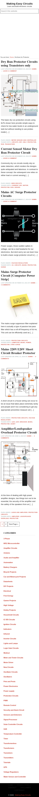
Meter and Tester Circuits (13, 658)
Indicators (7, 629)
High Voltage (9, 605)
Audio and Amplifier (19, 512)
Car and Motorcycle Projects (15, 577)
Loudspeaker (25, 516)
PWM (6, 700)
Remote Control (10, 705)
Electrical (7, 591)
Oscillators (8, 677)
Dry (20, 142)
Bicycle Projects (10, 572)
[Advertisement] (19, 35)
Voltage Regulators (19, 263)
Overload (5, 518)
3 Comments (5, 285)
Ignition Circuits (10, 624)
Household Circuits (11, 615)
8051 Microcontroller (12, 543)
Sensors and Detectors (13, 715)
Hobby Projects (10, 610)
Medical (7, 653)
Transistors (10, 144)
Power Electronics (11, 686)
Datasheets (8, 581)
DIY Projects (8, 586)
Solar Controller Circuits (13, 724)
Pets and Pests (9, 681)
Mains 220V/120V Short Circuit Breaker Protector (18, 351)
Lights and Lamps (11, 643)
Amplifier (15, 516)
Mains (24, 265)
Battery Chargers (10, 567)
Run (2, 144)
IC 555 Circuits (9, 619)
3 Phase (7, 539)
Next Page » (13, 525)
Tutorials (7, 762)
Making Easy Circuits (19, 3)
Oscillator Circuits (11, 672)
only (25, 142)
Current (15, 185)
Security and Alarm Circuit (14, 710)
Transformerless (10, 743)
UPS (5, 767)
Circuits (15, 142)
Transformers (9, 748)
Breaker (23, 422)
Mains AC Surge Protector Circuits (18, 194)
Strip (12, 344)
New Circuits (16, 183)
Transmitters (8, 758)
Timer (6, 739)
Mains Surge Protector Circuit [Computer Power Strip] (18, 275)
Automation (8, 562)
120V (13, 422)
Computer (16, 342)
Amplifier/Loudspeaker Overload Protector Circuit (19, 430)
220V (17, 422)
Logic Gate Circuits (11, 648)
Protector (31, 142)
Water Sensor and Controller (23, 140)
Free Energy (8, 596)
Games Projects (10, 600)
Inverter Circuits (10, 639)
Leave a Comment (10, 71)
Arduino (7, 553)
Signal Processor (10, 719)
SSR (5, 729)
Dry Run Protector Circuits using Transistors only (19, 63)
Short (13, 424)
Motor (25, 185)
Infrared (7, 634)
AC (13, 265)
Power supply (9, 691)
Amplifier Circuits (10, 548)
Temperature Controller (13, 734)
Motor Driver (8, 662)
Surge (3, 267)
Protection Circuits (19, 340)
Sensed (17, 187)
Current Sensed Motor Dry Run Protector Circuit (19, 150)
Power (28, 342)
